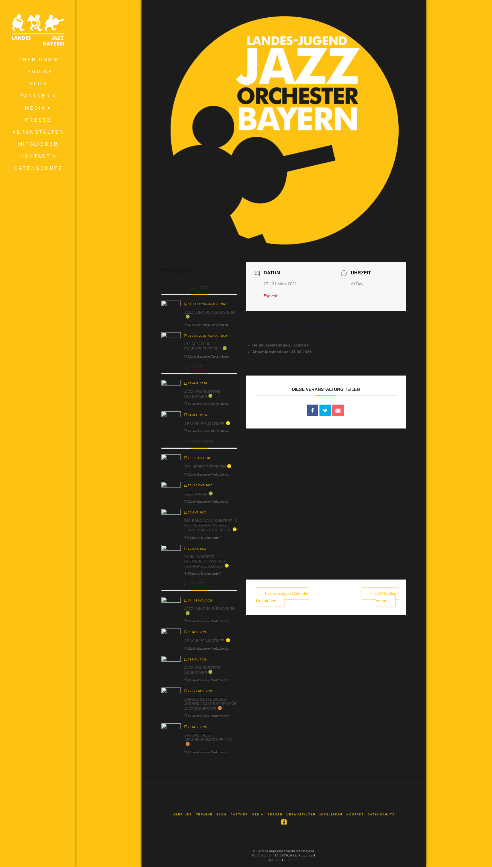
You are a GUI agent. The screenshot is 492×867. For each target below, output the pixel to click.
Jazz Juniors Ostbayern (209, 312)
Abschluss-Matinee (204, 424)
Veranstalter (301, 814)
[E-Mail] (338, 410)
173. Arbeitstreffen (205, 467)
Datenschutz (381, 814)
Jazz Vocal (195, 494)
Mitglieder (331, 814)
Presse (275, 814)
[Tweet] (325, 410)
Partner (239, 814)
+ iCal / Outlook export (384, 597)
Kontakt (355, 814)
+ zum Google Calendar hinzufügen (282, 597)
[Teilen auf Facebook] (312, 410)
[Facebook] (283, 822)
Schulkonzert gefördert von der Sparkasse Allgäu (204, 561)
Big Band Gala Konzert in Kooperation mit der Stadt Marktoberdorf (210, 525)
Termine (204, 814)
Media (258, 814)
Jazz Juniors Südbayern (209, 609)
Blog (221, 814)
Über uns (182, 814)
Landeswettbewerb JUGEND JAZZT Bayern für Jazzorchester (210, 704)
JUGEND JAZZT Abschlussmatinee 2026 (208, 737)
